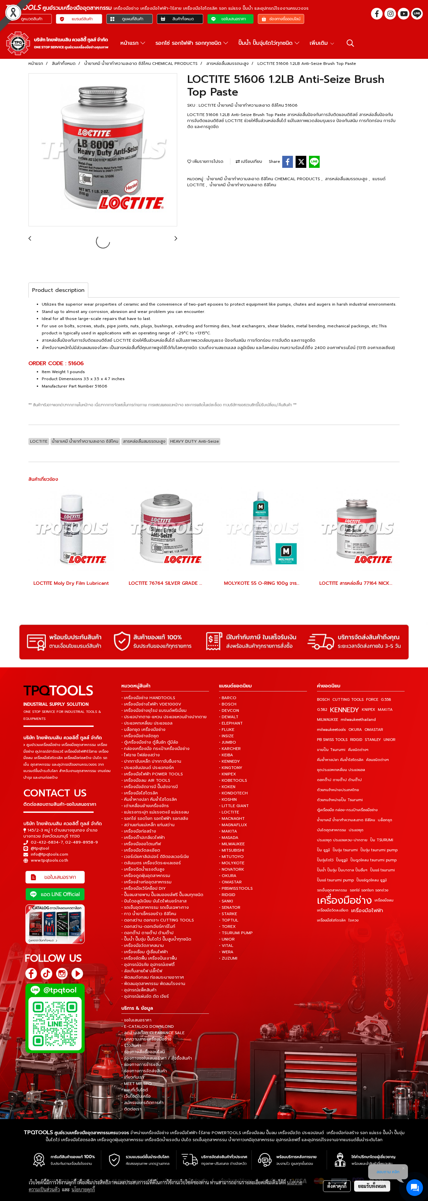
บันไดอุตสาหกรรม (331, 830)
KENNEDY (344, 710)
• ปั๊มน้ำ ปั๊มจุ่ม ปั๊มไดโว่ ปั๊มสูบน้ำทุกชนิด (156, 939)
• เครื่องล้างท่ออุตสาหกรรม (146, 882)
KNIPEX (368, 710)
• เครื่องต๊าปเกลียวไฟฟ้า (143, 838)
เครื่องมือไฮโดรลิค (331, 920)
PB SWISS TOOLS (332, 740)
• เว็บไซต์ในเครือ (136, 1096)
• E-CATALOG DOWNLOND (147, 1026)
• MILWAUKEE (232, 844)
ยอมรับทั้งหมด (372, 1186)
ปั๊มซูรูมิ (342, 860)
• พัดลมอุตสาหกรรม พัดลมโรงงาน (153, 984)
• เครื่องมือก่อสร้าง (138, 831)
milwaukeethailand (358, 720)
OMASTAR (373, 730)
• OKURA (227, 876)
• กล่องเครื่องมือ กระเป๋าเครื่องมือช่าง (155, 749)
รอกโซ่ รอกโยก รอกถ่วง (369, 890)
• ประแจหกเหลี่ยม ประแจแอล (147, 723)
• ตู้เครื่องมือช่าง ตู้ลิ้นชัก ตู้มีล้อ (149, 742)
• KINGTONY (230, 768)
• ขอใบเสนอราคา (136, 1020)
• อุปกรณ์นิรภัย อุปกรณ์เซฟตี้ (148, 965)
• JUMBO (227, 742)
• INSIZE (226, 736)
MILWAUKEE (327, 720)
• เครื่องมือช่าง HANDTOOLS (148, 698)
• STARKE (228, 914)
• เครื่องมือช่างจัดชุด (140, 736)
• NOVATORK (231, 869)
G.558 (386, 699)
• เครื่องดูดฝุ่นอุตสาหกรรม (145, 876)
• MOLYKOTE (231, 863)
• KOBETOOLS (233, 780)
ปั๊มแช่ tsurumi (382, 870)
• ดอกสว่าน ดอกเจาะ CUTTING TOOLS (157, 920)
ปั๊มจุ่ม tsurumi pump (379, 850)
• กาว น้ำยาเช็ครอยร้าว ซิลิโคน (148, 914)
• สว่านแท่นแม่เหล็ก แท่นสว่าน (148, 825)
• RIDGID (227, 895)
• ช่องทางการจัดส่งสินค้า (144, 1071)
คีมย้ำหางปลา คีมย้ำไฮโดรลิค (340, 760)
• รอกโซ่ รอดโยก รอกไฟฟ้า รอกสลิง (154, 818)
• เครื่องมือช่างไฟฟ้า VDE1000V (151, 704)
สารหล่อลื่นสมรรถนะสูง (347, 179)
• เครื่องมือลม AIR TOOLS (145, 780)
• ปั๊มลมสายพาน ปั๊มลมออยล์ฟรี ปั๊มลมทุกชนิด (162, 895)
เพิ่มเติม (320, 43)
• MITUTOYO (231, 857)
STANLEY (373, 740)
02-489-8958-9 (81, 842)
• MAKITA (228, 831)
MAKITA (385, 710)
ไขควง (353, 920)
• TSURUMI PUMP (236, 933)
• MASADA (228, 838)
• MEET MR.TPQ (136, 1084)
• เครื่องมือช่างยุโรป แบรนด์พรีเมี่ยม (154, 710)
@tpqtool (40, 848)
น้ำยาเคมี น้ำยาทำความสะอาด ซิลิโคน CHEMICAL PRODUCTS (264, 179)
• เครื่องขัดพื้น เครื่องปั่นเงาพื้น (149, 958)
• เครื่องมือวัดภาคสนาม (142, 946)
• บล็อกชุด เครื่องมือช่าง (143, 730)
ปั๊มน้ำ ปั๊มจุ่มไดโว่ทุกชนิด (266, 43)
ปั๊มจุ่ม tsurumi (345, 850)
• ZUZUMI (228, 958)
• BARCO (227, 698)
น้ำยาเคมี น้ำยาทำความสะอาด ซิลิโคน (243, 185)
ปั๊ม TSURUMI (381, 840)
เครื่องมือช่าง (344, 900)
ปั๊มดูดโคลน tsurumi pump (373, 860)
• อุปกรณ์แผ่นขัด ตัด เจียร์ (145, 996)
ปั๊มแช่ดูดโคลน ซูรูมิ (371, 880)
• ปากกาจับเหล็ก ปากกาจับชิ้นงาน (151, 761)
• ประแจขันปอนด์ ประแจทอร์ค (147, 768)
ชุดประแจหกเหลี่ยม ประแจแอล (341, 770)
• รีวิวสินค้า (131, 1046)
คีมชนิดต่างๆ (358, 750)
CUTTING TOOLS (347, 699)
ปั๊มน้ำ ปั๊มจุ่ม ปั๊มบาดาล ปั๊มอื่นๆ (342, 870)
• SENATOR (229, 907)
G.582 (322, 710)
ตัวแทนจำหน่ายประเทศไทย (338, 790)
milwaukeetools (331, 730)
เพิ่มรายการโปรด (207, 161)
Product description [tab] (58, 290)
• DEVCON (229, 710)
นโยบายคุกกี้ (83, 1189)
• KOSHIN (228, 799)
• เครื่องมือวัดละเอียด (140, 850)
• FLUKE (226, 730)
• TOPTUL (228, 920)
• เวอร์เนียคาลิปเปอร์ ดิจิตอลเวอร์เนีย (155, 857)
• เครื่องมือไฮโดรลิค (139, 793)
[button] (350, 43)
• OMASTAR (230, 882)
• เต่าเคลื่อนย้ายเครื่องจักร (145, 806)
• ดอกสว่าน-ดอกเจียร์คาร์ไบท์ (148, 926)
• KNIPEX (227, 774)
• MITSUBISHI (231, 850)
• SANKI (226, 901)
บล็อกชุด (385, 820)
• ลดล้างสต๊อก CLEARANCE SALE (153, 1033)
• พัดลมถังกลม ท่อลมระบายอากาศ (152, 977)
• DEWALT (228, 717)
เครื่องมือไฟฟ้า (367, 910)
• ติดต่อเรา (131, 1109)
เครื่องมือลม (384, 900)
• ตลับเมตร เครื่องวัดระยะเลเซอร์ (151, 863)
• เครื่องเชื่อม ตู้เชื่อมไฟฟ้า (144, 952)
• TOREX (227, 926)
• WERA (226, 952)
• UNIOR (227, 939)
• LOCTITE (229, 812)
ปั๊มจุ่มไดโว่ (325, 860)
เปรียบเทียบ (251, 161)
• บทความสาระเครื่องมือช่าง (146, 1039)
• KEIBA (226, 755)
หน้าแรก (130, 43)
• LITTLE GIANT (234, 806)
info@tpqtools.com (49, 854)
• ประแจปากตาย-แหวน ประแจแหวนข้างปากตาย (164, 717)
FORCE (372, 699)
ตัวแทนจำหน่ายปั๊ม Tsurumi (340, 800)
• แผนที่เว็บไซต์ (134, 1090)
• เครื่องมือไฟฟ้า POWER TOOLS (152, 774)
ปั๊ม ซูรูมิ (323, 850)
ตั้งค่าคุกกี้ (336, 1186)
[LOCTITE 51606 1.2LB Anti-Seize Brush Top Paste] (103, 150)
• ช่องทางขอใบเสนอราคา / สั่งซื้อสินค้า (156, 1058)
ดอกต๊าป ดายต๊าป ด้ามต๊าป (339, 780)
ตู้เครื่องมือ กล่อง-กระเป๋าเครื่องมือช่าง (347, 810)
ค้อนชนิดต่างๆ (377, 760)
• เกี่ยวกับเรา (132, 1077)
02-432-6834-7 (47, 842)
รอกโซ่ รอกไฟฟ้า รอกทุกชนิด (189, 43)
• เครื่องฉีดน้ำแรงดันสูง (143, 869)
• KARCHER (230, 749)
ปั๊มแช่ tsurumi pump (335, 880)
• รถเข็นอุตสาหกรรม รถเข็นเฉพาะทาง (155, 907)
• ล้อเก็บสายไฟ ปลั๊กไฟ (141, 971)
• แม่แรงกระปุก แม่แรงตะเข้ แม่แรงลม (155, 812)
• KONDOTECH (233, 793)
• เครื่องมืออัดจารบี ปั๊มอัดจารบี (149, 787)
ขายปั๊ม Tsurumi (331, 750)
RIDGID (356, 740)
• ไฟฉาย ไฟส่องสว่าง (140, 755)
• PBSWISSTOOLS (236, 888)
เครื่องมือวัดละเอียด (332, 910)
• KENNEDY (229, 761)
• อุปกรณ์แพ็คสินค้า (138, 990)
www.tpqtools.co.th (49, 860)
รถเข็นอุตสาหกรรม (332, 890)
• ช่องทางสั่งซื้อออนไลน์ (143, 1052)
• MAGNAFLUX (233, 825)
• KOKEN (227, 787)
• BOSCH (227, 704)
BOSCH (323, 699)
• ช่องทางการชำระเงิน (141, 1065)
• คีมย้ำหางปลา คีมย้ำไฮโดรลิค (149, 799)
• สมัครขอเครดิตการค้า (142, 1103)
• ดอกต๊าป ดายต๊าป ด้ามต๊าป (147, 933)
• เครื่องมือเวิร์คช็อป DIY (143, 888)
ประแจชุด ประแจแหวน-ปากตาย (342, 840)
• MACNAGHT (232, 818)
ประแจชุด (356, 830)
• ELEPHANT (231, 723)
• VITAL (226, 946)
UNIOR (389, 740)
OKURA (355, 730)
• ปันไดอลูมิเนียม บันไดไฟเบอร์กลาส (154, 901)
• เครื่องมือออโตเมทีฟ (141, 844)
